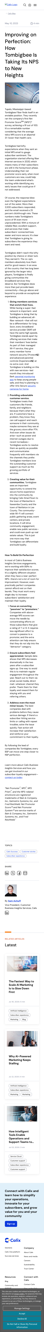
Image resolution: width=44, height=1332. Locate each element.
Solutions (8, 1248)
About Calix (28, 1252)
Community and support (11, 1286)
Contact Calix (29, 1284)
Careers (27, 1260)
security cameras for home (23, 387)
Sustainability (29, 1264)
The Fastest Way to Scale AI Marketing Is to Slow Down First (21, 987)
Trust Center (29, 1269)
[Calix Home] (11, 5)
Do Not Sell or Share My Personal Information (22, 1326)
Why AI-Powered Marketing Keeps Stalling (20, 1060)
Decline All (22, 1318)
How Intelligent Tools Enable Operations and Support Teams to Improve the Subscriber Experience (20, 1137)
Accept (22, 1313)
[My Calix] (29, 5)
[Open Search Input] (24, 5)
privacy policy (19, 1294)
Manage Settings (22, 1308)
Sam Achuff (14, 900)
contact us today (13, 777)
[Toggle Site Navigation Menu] (35, 5)
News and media (31, 1256)
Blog (6, 1281)
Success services (12, 1256)
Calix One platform (12, 1252)
